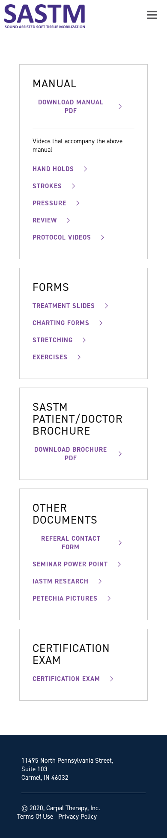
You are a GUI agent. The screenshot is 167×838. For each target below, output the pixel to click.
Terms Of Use (35, 816)
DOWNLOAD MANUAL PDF (71, 106)
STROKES (47, 186)
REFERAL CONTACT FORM (71, 542)
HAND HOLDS (53, 169)
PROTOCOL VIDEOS (62, 237)
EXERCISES (50, 357)
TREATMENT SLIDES (64, 306)
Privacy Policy (77, 816)
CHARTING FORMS (61, 323)
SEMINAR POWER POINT (70, 564)
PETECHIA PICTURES (65, 598)
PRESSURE (49, 203)
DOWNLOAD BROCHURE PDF (70, 453)
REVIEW (45, 220)
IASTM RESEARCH (61, 581)
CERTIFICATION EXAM (66, 679)
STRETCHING (53, 340)
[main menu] (152, 15)
